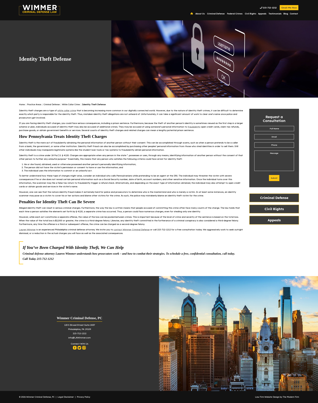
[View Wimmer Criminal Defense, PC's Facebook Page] (75, 348)
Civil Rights (250, 13)
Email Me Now (289, 7)
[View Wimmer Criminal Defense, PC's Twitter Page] (79, 348)
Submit (274, 178)
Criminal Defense (216, 13)
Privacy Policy (83, 397)
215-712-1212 (270, 7)
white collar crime (66, 110)
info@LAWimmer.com (79, 337)
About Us (200, 13)
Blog (285, 13)
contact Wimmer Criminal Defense (132, 229)
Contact (294, 13)
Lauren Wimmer (27, 229)
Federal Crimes (234, 13)
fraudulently (194, 126)
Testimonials (275, 13)
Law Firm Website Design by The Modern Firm (277, 397)
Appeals (262, 13)
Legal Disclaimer (66, 397)
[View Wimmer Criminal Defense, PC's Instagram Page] (84, 348)
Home (192, 13)
